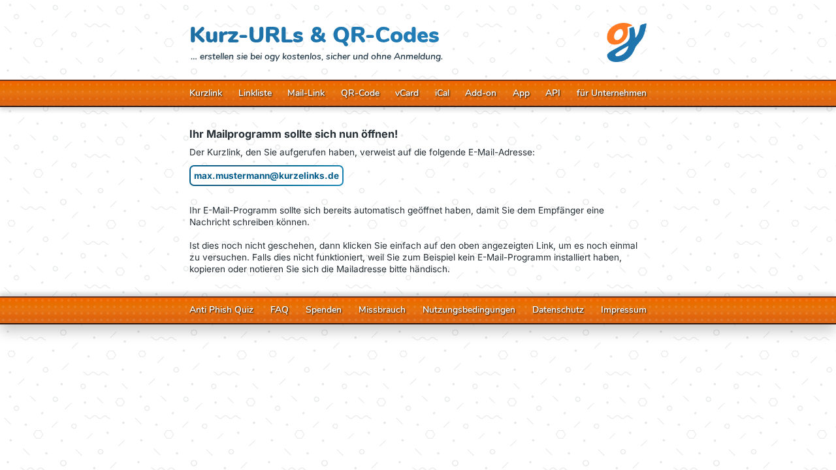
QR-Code (360, 93)
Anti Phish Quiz (221, 310)
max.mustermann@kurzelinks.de (266, 175)
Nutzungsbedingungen (469, 310)
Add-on (480, 93)
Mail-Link (306, 93)
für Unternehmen (612, 93)
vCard (407, 93)
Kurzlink (205, 93)
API (552, 93)
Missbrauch (382, 310)
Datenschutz (558, 310)
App (521, 93)
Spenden (324, 310)
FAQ (279, 310)
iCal (442, 93)
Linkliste (255, 93)
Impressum (624, 310)
